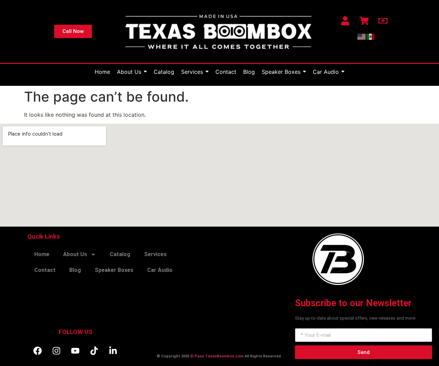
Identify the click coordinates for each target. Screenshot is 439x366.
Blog (75, 270)
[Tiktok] (94, 350)
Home (41, 254)
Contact (45, 270)
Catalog (120, 254)
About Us (75, 254)
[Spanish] (370, 36)
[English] (361, 36)
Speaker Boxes (114, 270)
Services (155, 254)
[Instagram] (56, 350)
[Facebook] (37, 350)
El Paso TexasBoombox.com (217, 356)
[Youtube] (75, 350)
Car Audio (160, 270)
